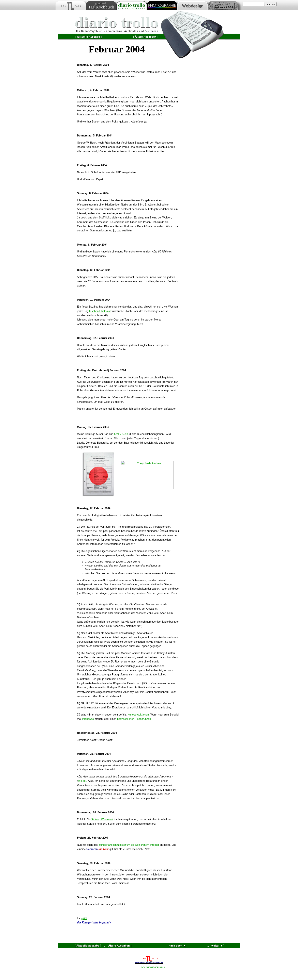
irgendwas (88, 718)
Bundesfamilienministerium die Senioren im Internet (129, 844)
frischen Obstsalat (100, 311)
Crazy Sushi (121, 434)
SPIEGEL (82, 781)
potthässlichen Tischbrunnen (134, 718)
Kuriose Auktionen (138, 714)
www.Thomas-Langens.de (153, 967)
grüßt (84, 918)
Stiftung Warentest (102, 819)
